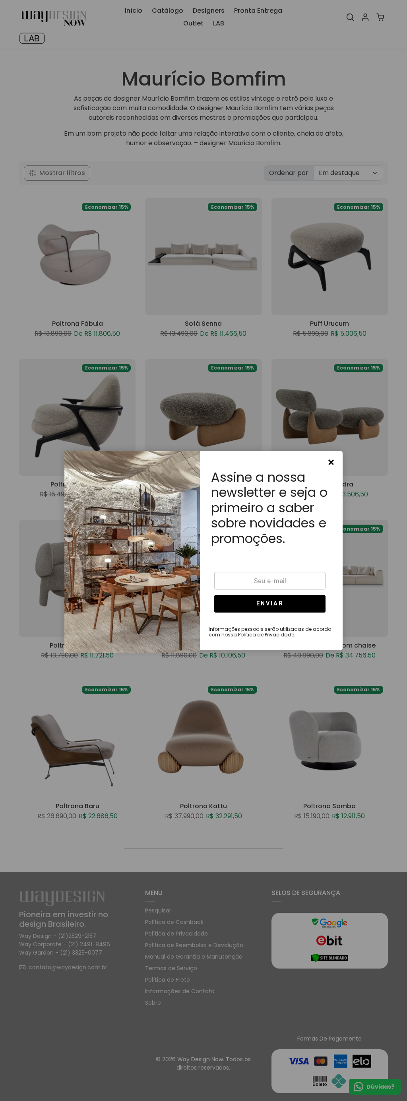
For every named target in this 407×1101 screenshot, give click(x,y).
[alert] (203, 550)
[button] (270, 604)
